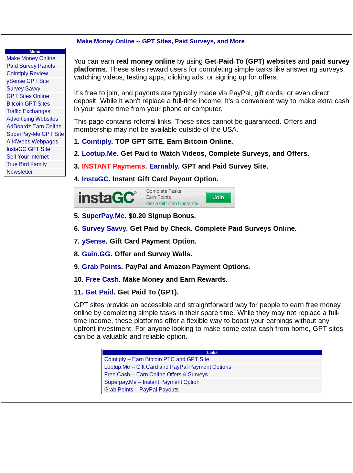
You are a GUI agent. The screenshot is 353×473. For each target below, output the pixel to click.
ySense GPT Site (28, 81)
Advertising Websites (32, 119)
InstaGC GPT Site (28, 149)
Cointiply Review (27, 73)
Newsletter (20, 172)
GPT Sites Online (28, 96)
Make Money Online (31, 58)
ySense (94, 241)
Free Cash (102, 279)
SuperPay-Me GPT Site (35, 134)
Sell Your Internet (28, 157)
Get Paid (99, 292)
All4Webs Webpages (32, 141)
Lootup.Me (99, 153)
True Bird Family (27, 164)
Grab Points (101, 266)
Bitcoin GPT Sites (28, 104)
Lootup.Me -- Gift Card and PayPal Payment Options (167, 367)
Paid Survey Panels (31, 66)
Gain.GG (96, 254)
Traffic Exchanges (28, 111)
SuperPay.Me (103, 215)
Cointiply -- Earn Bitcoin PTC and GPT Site (156, 359)
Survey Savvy (23, 89)
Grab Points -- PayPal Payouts (141, 390)
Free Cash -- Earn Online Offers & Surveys (156, 374)
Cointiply (96, 141)
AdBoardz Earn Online (34, 126)
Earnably (163, 166)
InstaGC (95, 179)
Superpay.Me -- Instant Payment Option (152, 382)
